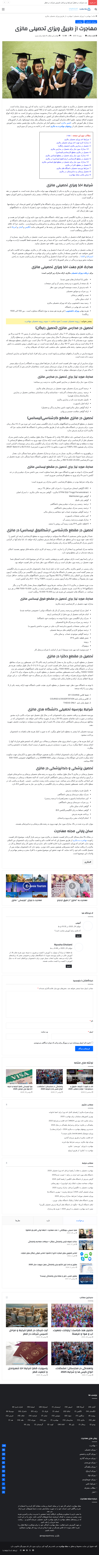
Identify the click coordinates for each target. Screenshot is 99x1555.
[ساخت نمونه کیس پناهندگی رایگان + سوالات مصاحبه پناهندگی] (86, 1245)
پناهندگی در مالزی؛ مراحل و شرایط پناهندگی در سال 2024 (72, 1125)
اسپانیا (31, 1407)
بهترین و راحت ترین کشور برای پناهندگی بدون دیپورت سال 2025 (53, 1264)
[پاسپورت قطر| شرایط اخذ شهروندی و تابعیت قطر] (27, 1353)
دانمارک (22, 1411)
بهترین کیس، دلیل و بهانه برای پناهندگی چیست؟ (58, 1276)
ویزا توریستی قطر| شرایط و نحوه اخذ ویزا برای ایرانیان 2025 (19, 1088)
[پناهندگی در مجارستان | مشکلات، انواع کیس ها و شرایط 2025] (49, 1076)
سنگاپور (80, 1416)
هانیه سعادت (91, 36)
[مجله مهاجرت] (79, 9)
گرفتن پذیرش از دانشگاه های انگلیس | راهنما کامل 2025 (72, 1179)
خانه (94, 16)
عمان (44, 1416)
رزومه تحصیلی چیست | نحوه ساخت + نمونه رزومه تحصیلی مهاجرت (52, 321)
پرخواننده (80, 1220)
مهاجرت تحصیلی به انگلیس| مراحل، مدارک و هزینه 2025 (72, 1188)
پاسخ (78, 936)
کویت (50, 1424)
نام (91, 1021)
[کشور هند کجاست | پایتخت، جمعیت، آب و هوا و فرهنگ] (72, 1315)
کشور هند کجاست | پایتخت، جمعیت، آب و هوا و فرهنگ (73, 1332)
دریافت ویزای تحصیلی (80, 273)
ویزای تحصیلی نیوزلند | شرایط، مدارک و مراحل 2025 (74, 1196)
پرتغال (82, 1424)
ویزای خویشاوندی (89, 1479)
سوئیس (56, 1416)
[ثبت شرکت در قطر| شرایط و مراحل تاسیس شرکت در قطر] (27, 1315)
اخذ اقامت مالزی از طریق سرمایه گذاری (78, 1138)
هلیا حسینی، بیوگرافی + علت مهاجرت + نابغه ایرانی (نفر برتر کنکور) (51, 1230)
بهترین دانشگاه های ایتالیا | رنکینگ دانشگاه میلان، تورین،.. (72, 1200)
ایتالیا (66, 1411)
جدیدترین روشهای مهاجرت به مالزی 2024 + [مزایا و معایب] (71, 1129)
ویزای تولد (92, 1475)
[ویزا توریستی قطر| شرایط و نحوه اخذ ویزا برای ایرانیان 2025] (19, 1076)
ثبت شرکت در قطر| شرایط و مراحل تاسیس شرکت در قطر (28, 1332)
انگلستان (90, 1411)
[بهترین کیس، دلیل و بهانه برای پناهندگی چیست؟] (86, 1279)
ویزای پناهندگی (90, 1467)
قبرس (9, 1416)
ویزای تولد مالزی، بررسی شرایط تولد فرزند (77, 1142)
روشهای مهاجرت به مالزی (61, 126)
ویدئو (92, 1424)
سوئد (67, 1416)
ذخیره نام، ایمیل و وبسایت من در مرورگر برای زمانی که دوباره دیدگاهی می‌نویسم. (62, 1043)
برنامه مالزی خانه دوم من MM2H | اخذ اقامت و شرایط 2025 (71, 1121)
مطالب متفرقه (90, 1488)
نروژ (43, 1420)
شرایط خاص (91, 1484)
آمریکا (14, 227)
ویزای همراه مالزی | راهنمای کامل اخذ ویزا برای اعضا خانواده (71, 1112)
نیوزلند (31, 1420)
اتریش (68, 1407)
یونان (27, 1424)
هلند (20, 1420)
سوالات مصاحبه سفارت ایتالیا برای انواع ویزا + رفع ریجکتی (72, 1183)
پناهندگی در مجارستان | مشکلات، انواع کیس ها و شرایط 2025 (64, 3)
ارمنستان (56, 1407)
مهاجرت (88, 16)
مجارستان (68, 1420)
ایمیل (90, 1032)
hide (69, 136)
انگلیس (28, 227)
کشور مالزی (66, 123)
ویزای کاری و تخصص (88, 1454)
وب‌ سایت (44, 1032)
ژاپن (71, 1424)
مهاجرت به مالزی (80, 840)
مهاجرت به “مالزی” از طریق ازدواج (80, 1150)
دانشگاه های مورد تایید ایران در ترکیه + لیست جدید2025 (72, 1175)
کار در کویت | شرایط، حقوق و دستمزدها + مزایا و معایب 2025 (80, 1088)
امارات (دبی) (17, 1407)
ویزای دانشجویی (72, 311)
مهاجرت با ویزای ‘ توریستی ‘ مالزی (80, 1146)
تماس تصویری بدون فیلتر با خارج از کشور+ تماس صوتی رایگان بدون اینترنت (49, 1253)
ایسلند (55, 1411)
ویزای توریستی (90, 1462)
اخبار (94, 1492)
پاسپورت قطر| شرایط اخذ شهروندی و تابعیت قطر (28, 1370)
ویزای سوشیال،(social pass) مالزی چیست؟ (77, 1133)
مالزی (87, 862)
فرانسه (33, 1416)
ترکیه (34, 1411)
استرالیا (90, 256)
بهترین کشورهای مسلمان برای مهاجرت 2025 (76, 1116)
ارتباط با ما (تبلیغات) (10, 1550)
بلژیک (45, 1411)
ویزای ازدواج (91, 1471)
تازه (48, 1220)
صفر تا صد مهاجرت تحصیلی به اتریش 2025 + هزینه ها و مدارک (70, 1209)
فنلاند (21, 1416)
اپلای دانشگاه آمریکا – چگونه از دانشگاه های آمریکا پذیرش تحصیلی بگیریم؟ (66, 1205)
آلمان (20, 227)
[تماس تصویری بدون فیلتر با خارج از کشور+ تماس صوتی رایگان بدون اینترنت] (86, 1256)
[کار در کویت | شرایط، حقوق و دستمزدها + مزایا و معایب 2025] (80, 1076)
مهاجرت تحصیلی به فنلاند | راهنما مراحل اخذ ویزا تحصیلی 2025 (70, 1171)
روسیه (91, 1416)
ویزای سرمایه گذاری (88, 1458)
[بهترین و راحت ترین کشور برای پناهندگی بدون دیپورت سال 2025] (86, 1268)
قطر (92, 1420)
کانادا (83, 256)
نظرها (17, 1220)
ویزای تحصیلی (79, 16)
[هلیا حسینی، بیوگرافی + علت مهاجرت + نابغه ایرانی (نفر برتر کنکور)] (86, 1233)
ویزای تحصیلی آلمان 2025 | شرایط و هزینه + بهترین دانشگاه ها (70, 1192)
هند (10, 1420)
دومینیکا (10, 1411)
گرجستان (38, 1424)
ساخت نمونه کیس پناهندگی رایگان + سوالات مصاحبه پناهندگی (52, 1241)
